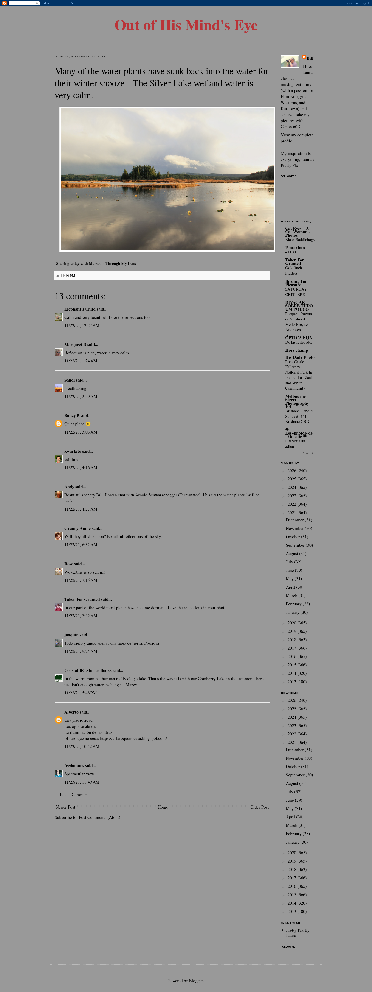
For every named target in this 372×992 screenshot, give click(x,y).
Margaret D (75, 344)
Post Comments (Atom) (99, 817)
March (292, 595)
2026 (292, 470)
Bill (310, 58)
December (295, 520)
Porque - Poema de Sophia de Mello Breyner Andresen (298, 321)
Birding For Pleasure (296, 283)
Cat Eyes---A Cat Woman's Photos (297, 231)
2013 (292, 681)
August (292, 553)
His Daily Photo (300, 357)
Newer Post (65, 807)
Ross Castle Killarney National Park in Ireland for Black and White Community (299, 375)
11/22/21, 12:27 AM (81, 325)
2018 (292, 639)
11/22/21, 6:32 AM (80, 544)
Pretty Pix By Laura (298, 932)
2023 (292, 496)
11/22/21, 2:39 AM (80, 396)
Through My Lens (120, 263)
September (296, 545)
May (290, 579)
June (290, 570)
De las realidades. (299, 342)
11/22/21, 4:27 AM (80, 509)
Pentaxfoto (295, 247)
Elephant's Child (80, 309)
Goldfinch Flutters (293, 270)
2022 (292, 504)
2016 (292, 656)
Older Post (259, 807)
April (291, 587)
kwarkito (72, 451)
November (295, 528)
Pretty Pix (289, 165)
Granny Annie (77, 528)
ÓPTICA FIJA (298, 337)
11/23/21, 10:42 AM (81, 746)
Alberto (71, 712)
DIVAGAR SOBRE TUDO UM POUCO (299, 305)
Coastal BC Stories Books (88, 670)
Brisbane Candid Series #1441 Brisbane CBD (299, 416)
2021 (292, 512)
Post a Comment (74, 794)
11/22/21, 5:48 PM (80, 693)
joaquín (71, 635)
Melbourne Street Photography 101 (297, 401)
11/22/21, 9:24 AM (80, 651)
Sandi (69, 380)
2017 (292, 648)
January (293, 612)
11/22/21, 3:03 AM (80, 432)
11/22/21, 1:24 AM (80, 361)
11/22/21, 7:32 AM (80, 616)
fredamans (74, 765)
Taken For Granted (82, 599)
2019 (292, 631)
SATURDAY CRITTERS (296, 291)
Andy (69, 487)
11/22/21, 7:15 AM (80, 580)
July (290, 562)
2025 (292, 479)
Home (163, 807)
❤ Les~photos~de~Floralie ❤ (299, 433)
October (293, 537)
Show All (309, 453)
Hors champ (296, 350)
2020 (292, 623)
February (294, 604)
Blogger (196, 980)
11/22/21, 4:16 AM (80, 467)
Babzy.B (71, 415)
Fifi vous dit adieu (295, 443)
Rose (68, 564)
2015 (292, 665)
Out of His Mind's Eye (186, 24)
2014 (292, 673)
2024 (292, 487)
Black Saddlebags (300, 239)
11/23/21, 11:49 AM (81, 782)
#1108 (290, 252)
